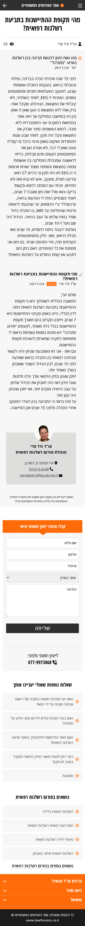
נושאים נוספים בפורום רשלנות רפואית (42, 865)
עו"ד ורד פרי (67, 43)
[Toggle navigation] (80, 5)
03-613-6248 (39, 469)
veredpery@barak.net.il (39, 475)
